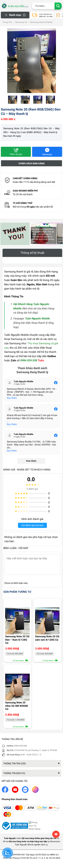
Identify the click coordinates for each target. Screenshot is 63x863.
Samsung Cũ (21, 22)
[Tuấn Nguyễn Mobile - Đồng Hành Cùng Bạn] (15, 6)
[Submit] (58, 6)
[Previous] (12, 48)
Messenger (47, 154)
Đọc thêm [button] (12, 398)
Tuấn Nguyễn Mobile (37, 318)
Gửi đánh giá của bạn (32, 525)
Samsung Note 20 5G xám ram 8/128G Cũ (47, 638)
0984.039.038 (28, 360)
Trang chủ (7, 22)
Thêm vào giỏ (16, 154)
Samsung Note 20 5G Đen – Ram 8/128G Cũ (17, 639)
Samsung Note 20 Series (41, 22)
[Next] (51, 48)
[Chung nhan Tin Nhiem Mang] (35, 825)
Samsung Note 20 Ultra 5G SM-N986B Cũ (16, 706)
